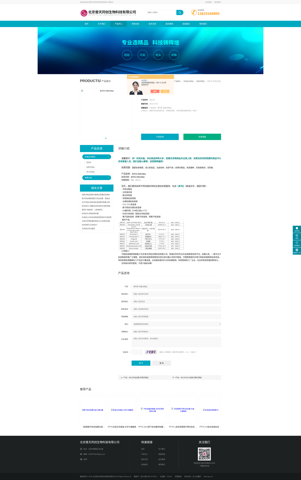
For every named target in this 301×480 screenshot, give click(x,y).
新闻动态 (135, 24)
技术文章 (152, 24)
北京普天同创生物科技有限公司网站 (100, 2)
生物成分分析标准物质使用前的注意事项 (96, 217)
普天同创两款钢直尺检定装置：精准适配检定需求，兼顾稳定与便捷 (106, 198)
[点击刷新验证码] (151, 352)
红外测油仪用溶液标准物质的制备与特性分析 (98, 202)
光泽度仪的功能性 (88, 228)
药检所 (88, 162)
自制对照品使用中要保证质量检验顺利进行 (97, 195)
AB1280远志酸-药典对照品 (138, 377)
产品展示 (177, 81)
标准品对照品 (188, 81)
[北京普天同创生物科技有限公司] (108, 7)
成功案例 (169, 24)
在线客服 (202, 137)
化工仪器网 (197, 476)
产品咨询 (160, 137)
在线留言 (208, 2)
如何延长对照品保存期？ (91, 213)
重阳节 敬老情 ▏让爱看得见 (92, 210)
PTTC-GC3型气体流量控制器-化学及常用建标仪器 (135, 427)
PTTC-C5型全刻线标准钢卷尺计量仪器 (197, 427)
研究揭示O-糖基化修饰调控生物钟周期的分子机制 (100, 206)
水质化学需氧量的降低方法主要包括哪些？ (97, 221)
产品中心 (118, 24)
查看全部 (88, 178)
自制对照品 (200, 81)
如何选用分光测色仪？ (90, 225)
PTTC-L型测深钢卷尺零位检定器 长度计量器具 (166, 427)
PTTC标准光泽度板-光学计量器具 (105, 427)
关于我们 (101, 24)
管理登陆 (178, 476)
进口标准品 (90, 172)
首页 (86, 24)
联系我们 (217, 2)
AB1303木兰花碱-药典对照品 (191, 377)
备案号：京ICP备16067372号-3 (145, 476)
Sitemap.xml (208, 476)
